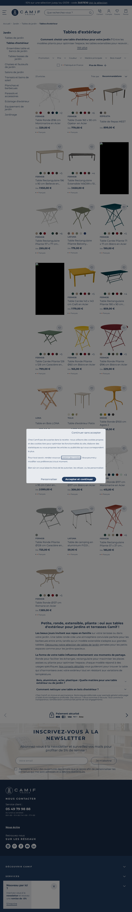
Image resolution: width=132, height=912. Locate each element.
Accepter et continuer (79, 479)
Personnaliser (49, 479)
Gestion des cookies (71, 457)
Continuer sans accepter (86, 432)
